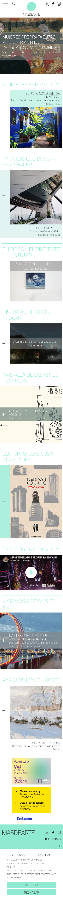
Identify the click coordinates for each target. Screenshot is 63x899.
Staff (56, 845)
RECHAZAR (31, 892)
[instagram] (59, 4)
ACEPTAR (31, 884)
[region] (31, 874)
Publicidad (53, 839)
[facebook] (53, 4)
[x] (47, 4)
